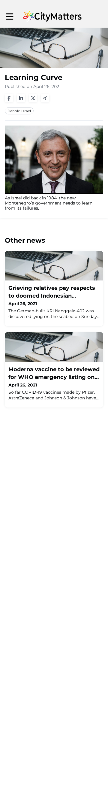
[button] (10, 16)
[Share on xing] (45, 98)
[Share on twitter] (33, 98)
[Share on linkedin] (21, 98)
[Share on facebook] (9, 98)
